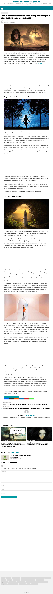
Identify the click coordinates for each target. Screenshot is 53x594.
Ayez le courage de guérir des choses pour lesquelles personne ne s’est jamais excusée (13, 444)
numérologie (40, 580)
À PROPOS (43, 591)
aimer (3, 578)
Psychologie (21, 582)
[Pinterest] (26, 398)
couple (10, 580)
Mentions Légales (22, 591)
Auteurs (49, 591)
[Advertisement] (26, 75)
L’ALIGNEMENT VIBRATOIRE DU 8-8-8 (21, 455)
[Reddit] (16, 398)
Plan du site (26, 592)
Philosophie (4, 440)
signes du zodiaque (13, 584)
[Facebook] (6, 398)
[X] (11, 398)
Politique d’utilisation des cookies (9, 591)
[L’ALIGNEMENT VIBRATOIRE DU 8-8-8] (5, 457)
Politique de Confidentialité (34, 591)
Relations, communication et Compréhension (37, 582)
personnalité (5, 582)
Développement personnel (28, 580)
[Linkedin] (21, 398)
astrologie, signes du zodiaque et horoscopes (32, 578)
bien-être (48, 578)
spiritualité (23, 584)
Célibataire (17, 580)
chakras (4, 580)
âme (29, 584)
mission (40, 63)
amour (9, 578)
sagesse (4, 584)
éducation (35, 584)
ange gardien (17, 578)
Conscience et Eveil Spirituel (26, 1)
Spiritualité (15, 452)
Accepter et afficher (11, 397)
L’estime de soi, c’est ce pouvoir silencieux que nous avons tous (38, 444)
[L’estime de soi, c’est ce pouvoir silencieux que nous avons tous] (39, 434)
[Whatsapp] (31, 398)
